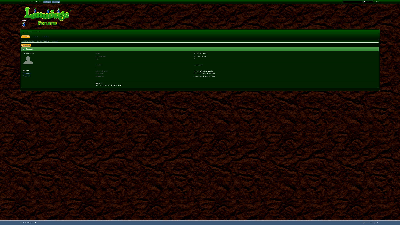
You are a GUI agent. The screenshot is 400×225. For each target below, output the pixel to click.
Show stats (27, 76)
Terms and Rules (369, 223)
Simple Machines (36, 222)
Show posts (27, 73)
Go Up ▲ (377, 223)
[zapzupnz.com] (24, 67)
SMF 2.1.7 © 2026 (25, 222)
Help (361, 223)
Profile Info (26, 45)
